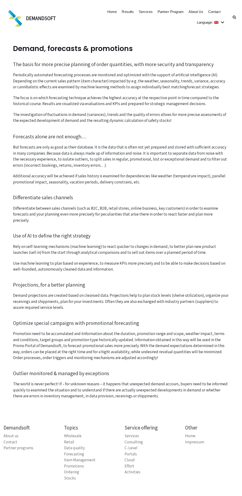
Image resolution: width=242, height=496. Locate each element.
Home (112, 12)
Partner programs (18, 447)
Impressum (194, 442)
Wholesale (73, 435)
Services (146, 12)
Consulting (134, 442)
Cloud (130, 459)
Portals (131, 454)
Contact (214, 12)
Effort (129, 466)
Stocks (70, 478)
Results (128, 12)
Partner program (171, 12)
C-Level (131, 447)
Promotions (74, 466)
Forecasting (74, 454)
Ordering (71, 472)
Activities (132, 472)
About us (196, 12)
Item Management (79, 459)
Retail (69, 442)
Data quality (74, 447)
